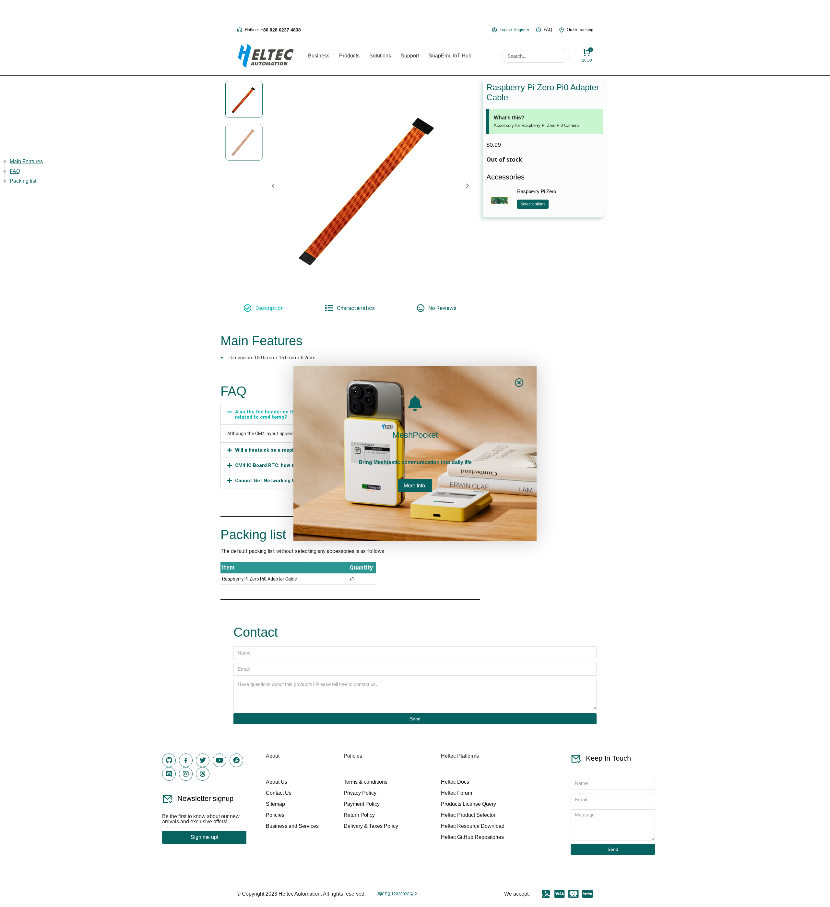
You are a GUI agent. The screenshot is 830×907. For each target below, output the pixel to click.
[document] (415, 453)
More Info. (415, 485)
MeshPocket (415, 435)
